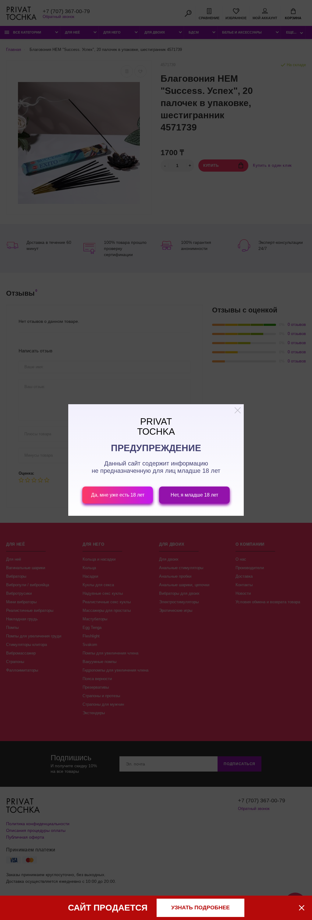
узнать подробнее (200, 907)
